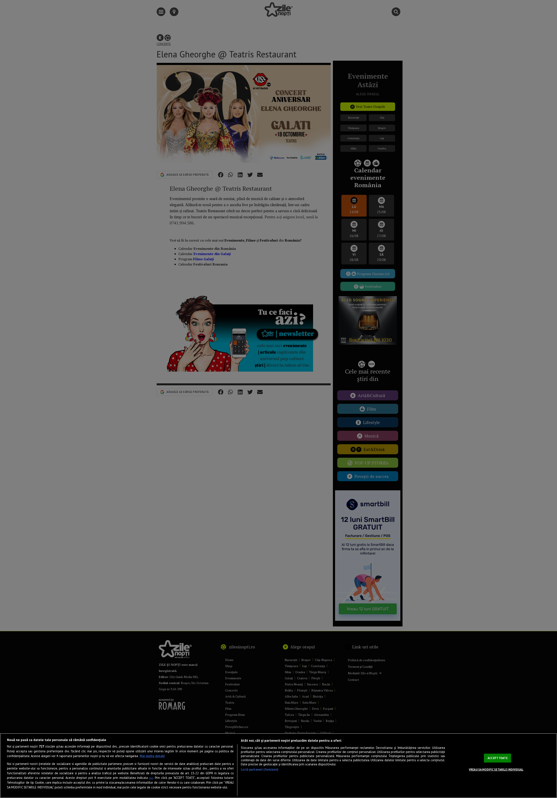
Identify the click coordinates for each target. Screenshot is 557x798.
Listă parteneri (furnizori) (259, 769)
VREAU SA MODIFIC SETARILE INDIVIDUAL (496, 769)
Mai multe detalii (152, 756)
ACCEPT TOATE (498, 758)
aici (151, 778)
